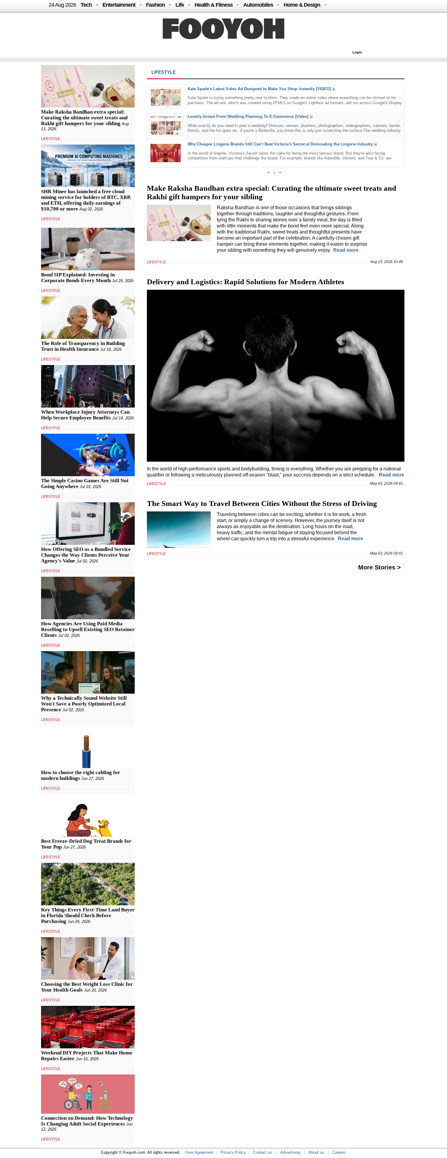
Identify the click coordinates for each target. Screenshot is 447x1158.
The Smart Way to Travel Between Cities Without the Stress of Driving (262, 503)
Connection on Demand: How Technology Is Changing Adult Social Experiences (87, 1121)
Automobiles (258, 5)
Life (179, 5)
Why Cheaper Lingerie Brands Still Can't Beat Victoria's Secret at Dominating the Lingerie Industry (280, 144)
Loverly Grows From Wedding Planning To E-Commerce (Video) (248, 116)
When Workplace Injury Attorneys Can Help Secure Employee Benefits (85, 415)
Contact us (262, 1152)
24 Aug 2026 (62, 5)
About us (316, 1152)
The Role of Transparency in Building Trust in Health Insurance (83, 346)
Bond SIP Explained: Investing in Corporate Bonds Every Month (78, 277)
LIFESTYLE (50, 139)
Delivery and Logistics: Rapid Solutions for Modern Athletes (245, 282)
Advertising (290, 1152)
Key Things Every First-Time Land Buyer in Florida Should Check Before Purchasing (88, 915)
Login (357, 52)
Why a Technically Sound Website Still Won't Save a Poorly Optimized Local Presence (84, 703)
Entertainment (118, 5)
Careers (339, 1152)
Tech (86, 5)
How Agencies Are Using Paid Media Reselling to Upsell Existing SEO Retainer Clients (88, 629)
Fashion (155, 5)
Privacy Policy (233, 1152)
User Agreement (199, 1152)
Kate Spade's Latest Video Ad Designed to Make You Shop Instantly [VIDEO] (259, 89)
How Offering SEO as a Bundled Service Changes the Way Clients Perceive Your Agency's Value (86, 555)
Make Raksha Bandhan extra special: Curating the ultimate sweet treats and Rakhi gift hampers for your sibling (84, 117)
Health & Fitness (214, 5)
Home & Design (302, 5)
